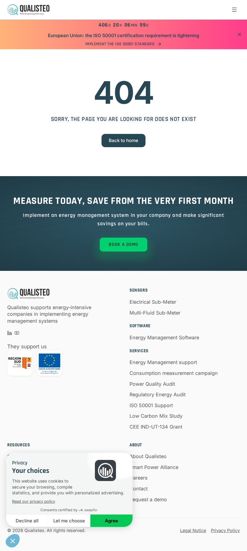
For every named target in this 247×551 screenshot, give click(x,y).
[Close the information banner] (239, 34)
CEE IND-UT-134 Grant (156, 427)
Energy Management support (163, 362)
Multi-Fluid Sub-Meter (155, 313)
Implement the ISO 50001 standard (120, 44)
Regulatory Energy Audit (158, 394)
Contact (139, 489)
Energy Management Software (164, 337)
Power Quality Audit (152, 384)
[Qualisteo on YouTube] (16, 333)
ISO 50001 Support (151, 405)
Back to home (123, 140)
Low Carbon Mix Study (156, 416)
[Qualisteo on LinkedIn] (9, 333)
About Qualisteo (148, 456)
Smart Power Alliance (154, 467)
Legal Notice (193, 530)
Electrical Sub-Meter (153, 302)
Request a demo (148, 499)
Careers (139, 478)
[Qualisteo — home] (28, 9)
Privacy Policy (225, 530)
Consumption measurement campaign (174, 373)
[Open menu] (234, 9)
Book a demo (123, 244)
